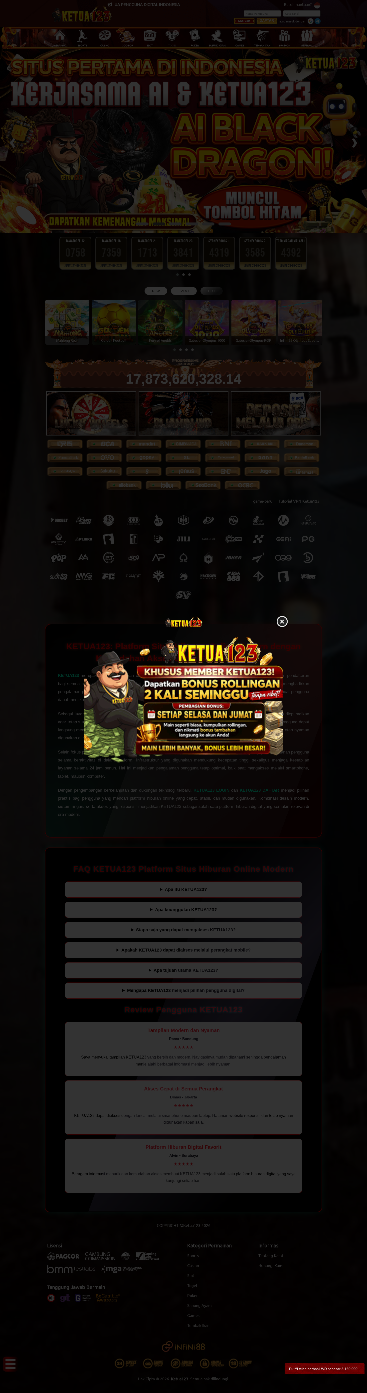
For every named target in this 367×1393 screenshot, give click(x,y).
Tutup (282, 621)
